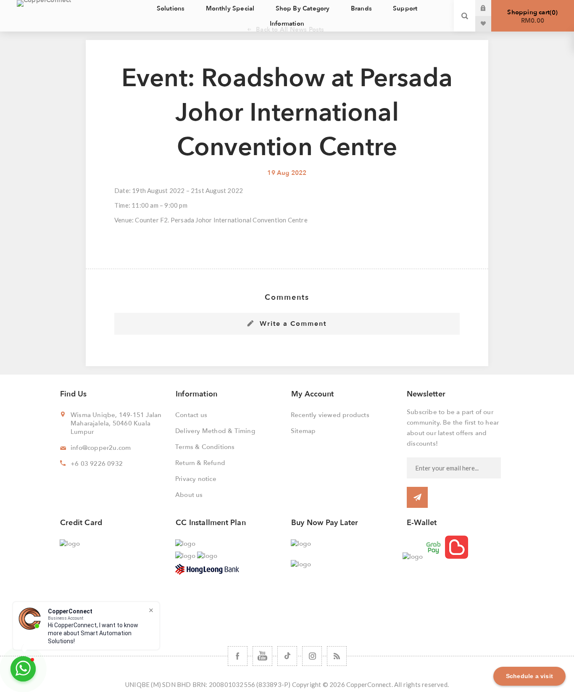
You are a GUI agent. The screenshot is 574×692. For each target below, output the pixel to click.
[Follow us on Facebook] (238, 656)
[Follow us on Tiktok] (287, 656)
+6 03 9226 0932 (97, 464)
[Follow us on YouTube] (262, 656)
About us (189, 495)
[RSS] (337, 656)
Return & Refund (200, 463)
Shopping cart (531, 16)
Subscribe (417, 497)
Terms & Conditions (205, 447)
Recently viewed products (330, 415)
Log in (489, 8)
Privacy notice (195, 479)
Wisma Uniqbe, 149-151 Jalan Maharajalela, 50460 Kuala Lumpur (116, 423)
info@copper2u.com (101, 448)
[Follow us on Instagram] (312, 656)
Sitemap (303, 431)
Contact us (191, 415)
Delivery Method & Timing (215, 431)
